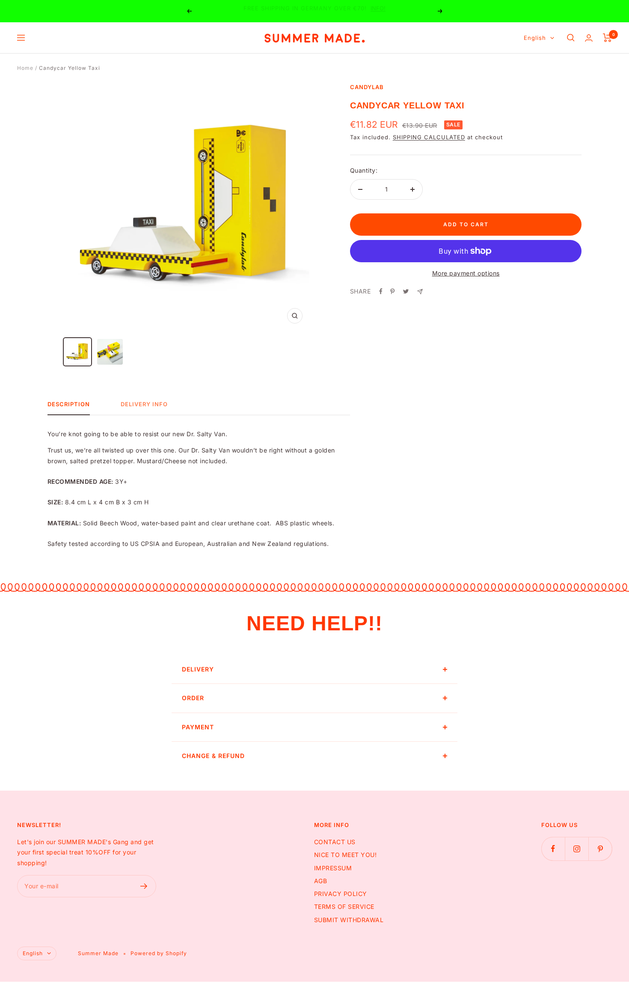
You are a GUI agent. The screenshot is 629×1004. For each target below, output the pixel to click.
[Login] (589, 38)
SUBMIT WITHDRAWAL (349, 919)
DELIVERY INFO (144, 404)
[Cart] (607, 37)
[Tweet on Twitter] (405, 291)
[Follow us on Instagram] (576, 848)
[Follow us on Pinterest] (600, 848)
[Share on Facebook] (381, 291)
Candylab (367, 87)
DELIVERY (198, 669)
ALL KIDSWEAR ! (340, 11)
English (535, 37)
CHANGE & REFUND (213, 755)
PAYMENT (198, 727)
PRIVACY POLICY (340, 893)
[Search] (571, 38)
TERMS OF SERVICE (344, 906)
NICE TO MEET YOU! (345, 854)
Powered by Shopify (159, 953)
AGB (320, 880)
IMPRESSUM (333, 868)
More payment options (466, 273)
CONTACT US (335, 841)
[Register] (144, 886)
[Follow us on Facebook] (553, 848)
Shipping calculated (429, 137)
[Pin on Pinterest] (392, 291)
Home (25, 68)
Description (68, 404)
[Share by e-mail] (420, 291)
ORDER (193, 697)
